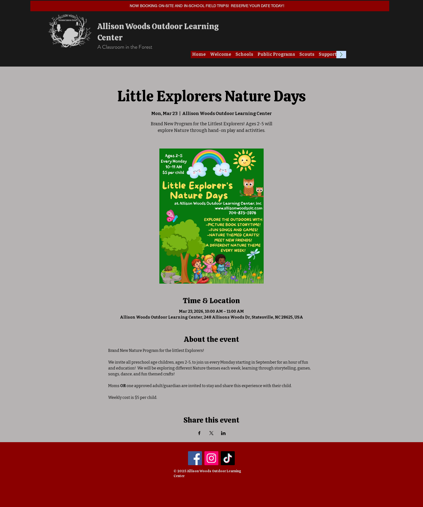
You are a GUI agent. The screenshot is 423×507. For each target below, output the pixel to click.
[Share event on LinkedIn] (223, 433)
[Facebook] (195, 458)
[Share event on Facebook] (199, 433)
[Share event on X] (211, 433)
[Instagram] (211, 458)
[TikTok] (228, 458)
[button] (221, 54)
